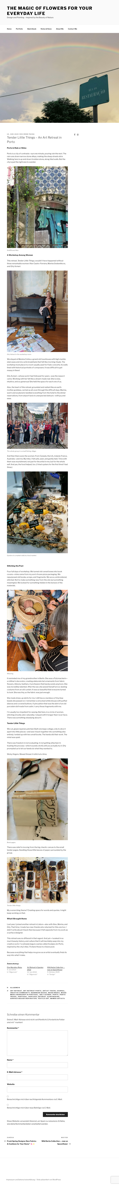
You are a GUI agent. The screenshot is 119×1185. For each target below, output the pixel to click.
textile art (43, 998)
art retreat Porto (32, 991)
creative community (20, 993)
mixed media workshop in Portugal (38, 994)
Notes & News (46, 29)
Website (11, 1084)
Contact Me (72, 29)
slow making (53, 996)
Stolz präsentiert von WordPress (49, 1180)
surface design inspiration (23, 998)
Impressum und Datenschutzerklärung (20, 1180)
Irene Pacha (29, 134)
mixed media (54, 993)
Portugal (22, 996)
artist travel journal (54, 991)
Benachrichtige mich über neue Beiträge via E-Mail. (29, 1108)
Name (10, 1060)
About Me (60, 29)
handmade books (39, 993)
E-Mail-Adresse (14, 1072)
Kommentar (13, 1028)
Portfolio (19, 29)
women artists (57, 998)
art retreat (16, 991)
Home (9, 29)
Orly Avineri (46, 994)
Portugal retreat (37, 996)
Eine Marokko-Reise (14, 967)
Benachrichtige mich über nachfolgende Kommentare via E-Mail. (34, 1099)
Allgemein (15, 987)
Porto (56, 994)
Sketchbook (31, 29)
